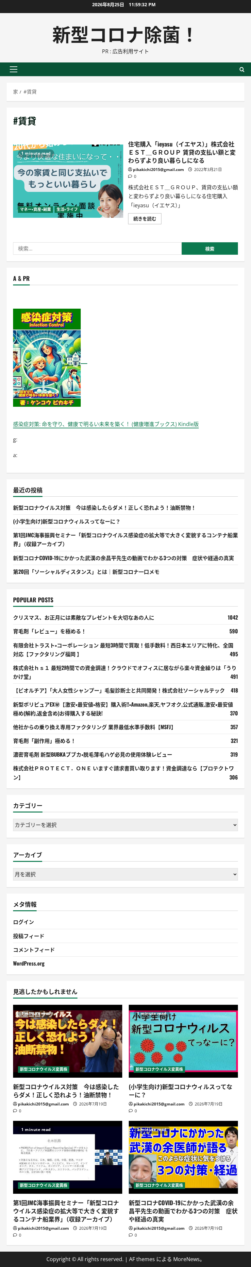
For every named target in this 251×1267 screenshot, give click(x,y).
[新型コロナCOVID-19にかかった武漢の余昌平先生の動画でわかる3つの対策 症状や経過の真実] (183, 1157)
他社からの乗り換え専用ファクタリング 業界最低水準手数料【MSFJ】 (94, 727)
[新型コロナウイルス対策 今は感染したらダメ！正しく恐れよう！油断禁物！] (67, 1041)
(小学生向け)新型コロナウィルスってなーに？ (67, 521)
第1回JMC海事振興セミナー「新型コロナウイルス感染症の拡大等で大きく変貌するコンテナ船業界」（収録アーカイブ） (66, 1210)
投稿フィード (28, 936)
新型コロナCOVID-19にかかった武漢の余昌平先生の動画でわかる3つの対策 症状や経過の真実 (123, 558)
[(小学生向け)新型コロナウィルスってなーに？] (183, 1041)
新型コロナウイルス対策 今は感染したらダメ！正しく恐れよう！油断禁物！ (104, 507)
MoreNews (186, 1259)
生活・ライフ (67, 209)
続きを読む (147, 219)
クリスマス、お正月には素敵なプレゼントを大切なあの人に (83, 617)
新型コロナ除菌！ (125, 33)
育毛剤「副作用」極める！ (44, 741)
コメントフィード (34, 949)
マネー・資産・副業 (35, 209)
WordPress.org (28, 963)
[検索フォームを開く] (242, 69)
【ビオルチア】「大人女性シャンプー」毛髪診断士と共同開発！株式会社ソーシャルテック (119, 690)
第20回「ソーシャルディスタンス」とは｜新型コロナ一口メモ (86, 571)
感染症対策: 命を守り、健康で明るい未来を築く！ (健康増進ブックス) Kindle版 (106, 424)
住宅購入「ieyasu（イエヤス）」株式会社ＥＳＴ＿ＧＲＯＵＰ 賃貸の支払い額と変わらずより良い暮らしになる (68, 181)
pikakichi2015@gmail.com (158, 169)
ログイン (23, 922)
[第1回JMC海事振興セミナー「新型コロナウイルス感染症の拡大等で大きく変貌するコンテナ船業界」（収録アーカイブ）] (67, 1157)
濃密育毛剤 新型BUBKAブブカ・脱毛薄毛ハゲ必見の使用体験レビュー (92, 754)
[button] (14, 69)
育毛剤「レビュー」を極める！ (49, 631)
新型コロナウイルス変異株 (43, 1069)
